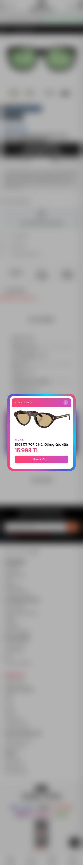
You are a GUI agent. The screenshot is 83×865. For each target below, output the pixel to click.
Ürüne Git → (41, 459)
